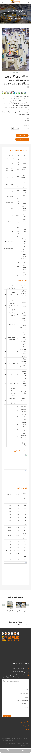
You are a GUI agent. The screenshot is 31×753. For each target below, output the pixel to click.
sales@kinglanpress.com (20, 663)
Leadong (23, 745)
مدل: (28, 118)
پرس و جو (21, 135)
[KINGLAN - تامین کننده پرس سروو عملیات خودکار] (10, 644)
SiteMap (11, 743)
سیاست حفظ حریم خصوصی (22, 743)
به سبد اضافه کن (22, 139)
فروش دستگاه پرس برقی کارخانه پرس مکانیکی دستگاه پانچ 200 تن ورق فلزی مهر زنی (21, 611)
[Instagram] (6, 633)
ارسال (6, 716)
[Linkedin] (15, 633)
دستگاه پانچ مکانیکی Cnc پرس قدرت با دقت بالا (10, 611)
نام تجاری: (26, 123)
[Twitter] (12, 633)
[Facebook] (18, 633)
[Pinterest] (3, 633)
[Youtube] (9, 633)
